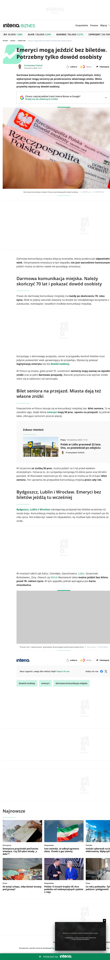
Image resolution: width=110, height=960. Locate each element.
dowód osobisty (27, 683)
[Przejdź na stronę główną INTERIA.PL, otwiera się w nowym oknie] (11, 25)
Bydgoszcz (22, 509)
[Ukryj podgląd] (104, 920)
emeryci (45, 683)
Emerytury (22, 41)
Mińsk (54, 577)
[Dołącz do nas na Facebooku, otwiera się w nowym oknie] (101, 671)
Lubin (81, 573)
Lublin (34, 509)
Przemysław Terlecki (33, 65)
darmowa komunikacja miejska (71, 683)
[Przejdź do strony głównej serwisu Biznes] (28, 25)
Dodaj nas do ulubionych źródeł (52, 99)
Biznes (12, 41)
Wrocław (45, 509)
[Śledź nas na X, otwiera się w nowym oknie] (106, 671)
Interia (5, 41)
